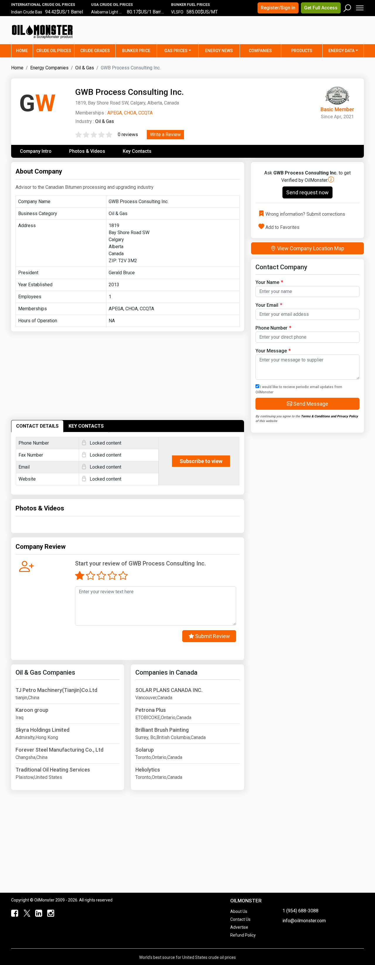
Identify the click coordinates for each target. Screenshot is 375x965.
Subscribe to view (201, 461)
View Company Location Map (310, 248)
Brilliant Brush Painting (162, 730)
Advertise (239, 927)
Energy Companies (49, 68)
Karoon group (32, 710)
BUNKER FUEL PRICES (190, 4)
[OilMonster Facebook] (14, 913)
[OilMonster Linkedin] (37, 913)
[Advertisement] (290, 33)
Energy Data (341, 50)
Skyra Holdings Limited (42, 730)
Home (24, 50)
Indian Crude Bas (26, 12)
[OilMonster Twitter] (25, 913)
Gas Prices (176, 50)
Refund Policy (243, 935)
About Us (238, 911)
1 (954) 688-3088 (300, 910)
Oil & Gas (84, 68)
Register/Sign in (278, 8)
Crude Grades (95, 50)
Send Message (310, 404)
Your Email (266, 305)
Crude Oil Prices (53, 50)
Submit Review (212, 636)
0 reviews (128, 134)
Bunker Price (136, 50)
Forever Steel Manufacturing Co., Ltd (59, 750)
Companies (260, 50)
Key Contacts (137, 151)
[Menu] (359, 6)
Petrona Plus (150, 710)
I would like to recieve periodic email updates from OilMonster (298, 389)
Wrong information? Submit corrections (305, 214)
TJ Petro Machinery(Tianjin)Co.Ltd (56, 690)
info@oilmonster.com (304, 920)
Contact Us (240, 919)
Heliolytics (147, 770)
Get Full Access (321, 8)
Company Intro (36, 151)
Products (301, 50)
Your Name (267, 282)
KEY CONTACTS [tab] (86, 426)
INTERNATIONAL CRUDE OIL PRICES (43, 4)
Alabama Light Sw (108, 12)
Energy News (219, 50)
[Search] (347, 6)
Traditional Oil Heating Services (53, 770)
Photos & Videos (87, 151)
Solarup (144, 750)
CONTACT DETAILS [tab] (37, 426)
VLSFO (177, 12)
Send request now (307, 192)
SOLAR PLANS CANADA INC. (168, 690)
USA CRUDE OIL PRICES (112, 4)
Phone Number (271, 328)
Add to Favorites (282, 227)
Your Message (271, 351)
